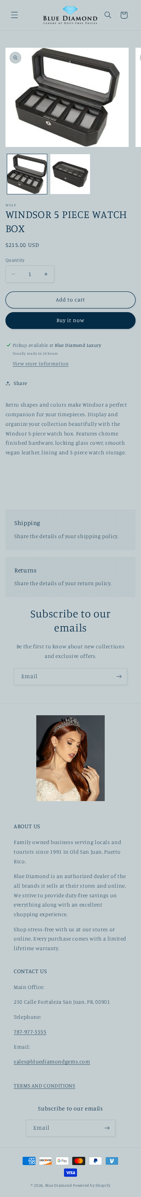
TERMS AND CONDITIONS (44, 1085)
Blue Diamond (59, 1185)
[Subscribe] (119, 676)
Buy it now (70, 320)
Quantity (14, 260)
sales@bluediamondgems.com (52, 1061)
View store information (41, 363)
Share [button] (20, 383)
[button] (14, 15)
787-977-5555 (30, 1031)
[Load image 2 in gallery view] (70, 174)
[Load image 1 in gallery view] (27, 174)
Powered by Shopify (91, 1185)
